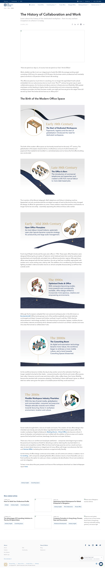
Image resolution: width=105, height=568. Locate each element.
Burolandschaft (25, 316)
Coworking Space (35, 483)
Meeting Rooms (52, 432)
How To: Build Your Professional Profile (16, 501)
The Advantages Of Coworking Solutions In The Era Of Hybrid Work (18, 519)
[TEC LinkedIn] (89, 545)
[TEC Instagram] (93, 545)
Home (5, 8)
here (26, 466)
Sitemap (37, 564)
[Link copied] (84, 25)
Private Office (62, 5)
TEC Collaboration (68, 507)
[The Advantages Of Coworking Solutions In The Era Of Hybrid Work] (43, 522)
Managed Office (72, 5)
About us (6, 1)
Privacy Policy (12, 564)
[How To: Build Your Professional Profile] (43, 505)
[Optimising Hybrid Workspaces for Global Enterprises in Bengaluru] (92, 505)
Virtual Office (41, 5)
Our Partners (7, 552)
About (5, 548)
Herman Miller (28, 449)
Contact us (87, 1)
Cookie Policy (29, 564)
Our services (7, 559)
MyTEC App (6, 555)
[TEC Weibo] (100, 545)
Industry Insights (25, 483)
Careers (5, 550)
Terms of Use (21, 564)
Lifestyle (7, 505)
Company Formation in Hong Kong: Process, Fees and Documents (67, 519)
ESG (21, 1)
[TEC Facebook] (85, 545)
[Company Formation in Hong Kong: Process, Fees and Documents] (92, 522)
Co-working (24, 456)
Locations (33, 5)
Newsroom (42, 550)
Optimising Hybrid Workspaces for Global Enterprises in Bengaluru (67, 502)
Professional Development (60, 523)
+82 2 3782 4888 (97, 1)
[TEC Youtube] (96, 545)
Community (14, 1)
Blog (9, 8)
